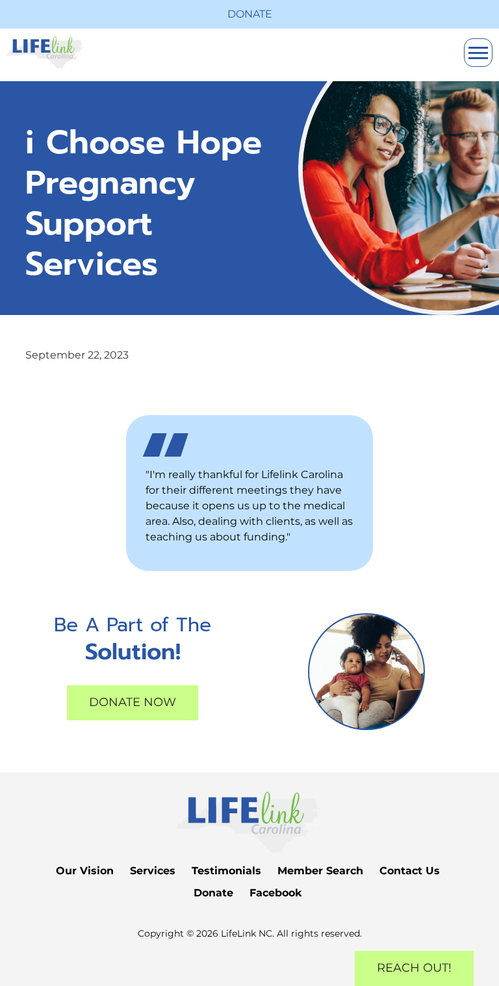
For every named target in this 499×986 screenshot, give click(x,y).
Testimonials (226, 871)
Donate (249, 14)
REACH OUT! (414, 968)
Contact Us (409, 871)
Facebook (276, 893)
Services (152, 871)
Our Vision (85, 871)
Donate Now (132, 702)
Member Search (320, 871)
